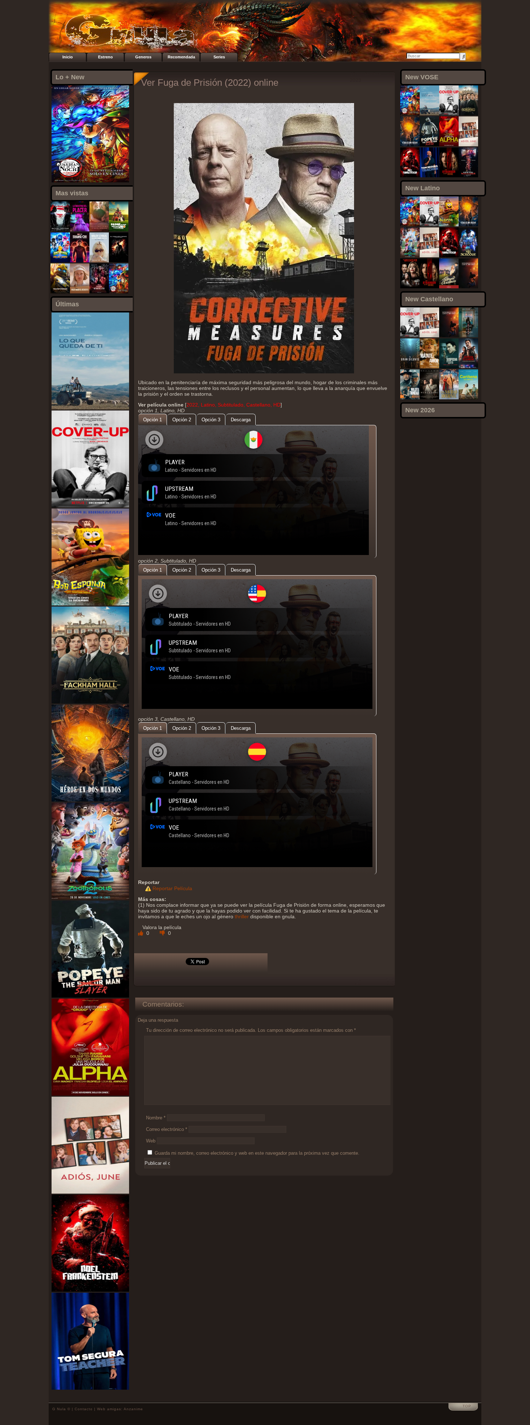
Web (150, 1141)
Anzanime (133, 1409)
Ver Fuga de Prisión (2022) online (209, 82)
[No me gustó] (163, 933)
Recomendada (181, 57)
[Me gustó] (141, 933)
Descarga (241, 419)
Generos (143, 57)
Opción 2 (181, 419)
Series (219, 57)
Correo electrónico (166, 1129)
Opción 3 (211, 419)
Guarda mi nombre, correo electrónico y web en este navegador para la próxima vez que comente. (257, 1153)
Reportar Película (172, 888)
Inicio (67, 57)
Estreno (105, 57)
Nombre (155, 1117)
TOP (467, 1406)
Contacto (84, 1409)
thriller (242, 916)
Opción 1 (152, 419)
